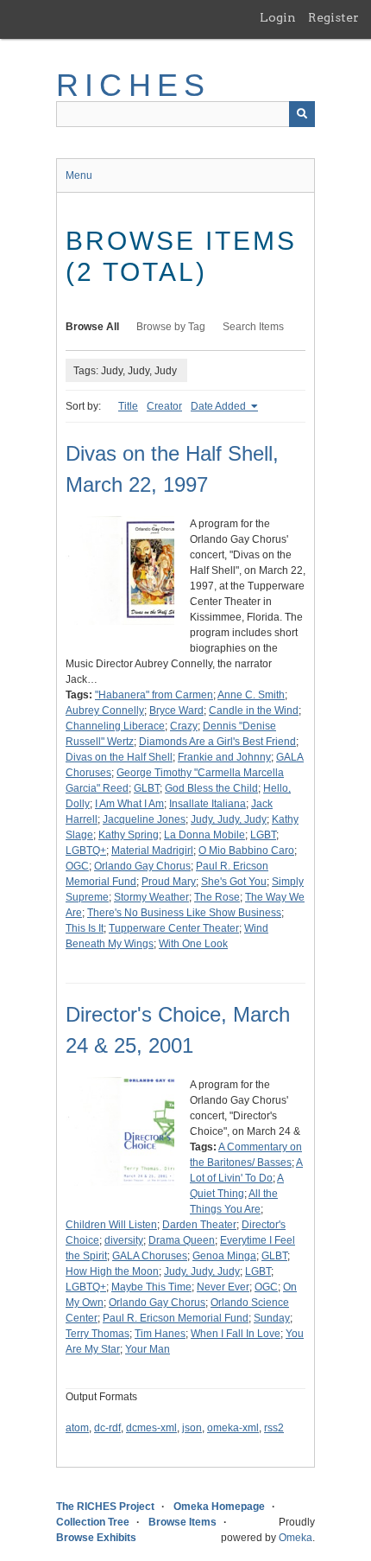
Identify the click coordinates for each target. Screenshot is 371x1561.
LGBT (263, 835)
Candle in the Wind (254, 710)
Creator (164, 406)
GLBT (147, 788)
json (192, 1428)
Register (333, 17)
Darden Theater (199, 1225)
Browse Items (182, 1522)
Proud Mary (168, 882)
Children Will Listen (111, 1225)
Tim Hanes (160, 1334)
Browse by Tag (170, 327)
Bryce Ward (176, 710)
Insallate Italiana (207, 804)
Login (278, 17)
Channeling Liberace (115, 726)
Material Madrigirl (152, 850)
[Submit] (302, 114)
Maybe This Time (151, 1287)
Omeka (295, 1538)
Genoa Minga (224, 1256)
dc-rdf (107, 1428)
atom (77, 1428)
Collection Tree (92, 1522)
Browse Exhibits (96, 1538)
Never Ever (223, 1287)
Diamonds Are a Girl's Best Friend (217, 742)
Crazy (184, 726)
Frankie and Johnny (224, 757)
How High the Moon (112, 1271)
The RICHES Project (105, 1506)
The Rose (217, 897)
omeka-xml (233, 1428)
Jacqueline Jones (144, 819)
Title (128, 406)
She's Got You (234, 882)
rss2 (274, 1428)
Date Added (219, 406)
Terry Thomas (97, 1334)
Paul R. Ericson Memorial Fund (175, 1318)
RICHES (133, 85)
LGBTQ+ (86, 850)
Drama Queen (181, 1240)
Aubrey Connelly (105, 710)
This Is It (85, 928)
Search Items (253, 327)
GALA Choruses (149, 1256)
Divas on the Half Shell (119, 757)
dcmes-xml (151, 1428)
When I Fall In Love (235, 1334)
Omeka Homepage (219, 1506)
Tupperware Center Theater (174, 928)
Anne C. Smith (251, 695)
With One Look (193, 944)
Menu (79, 175)
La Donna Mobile (204, 835)
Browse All (92, 327)
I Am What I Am (129, 804)
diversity (123, 1240)
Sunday (272, 1318)
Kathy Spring (128, 835)
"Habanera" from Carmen (154, 695)
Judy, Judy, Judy (229, 819)
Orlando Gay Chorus (142, 866)
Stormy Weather (151, 897)
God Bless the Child (211, 788)
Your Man (147, 1349)
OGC (77, 866)
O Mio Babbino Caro (246, 850)
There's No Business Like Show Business (184, 913)
